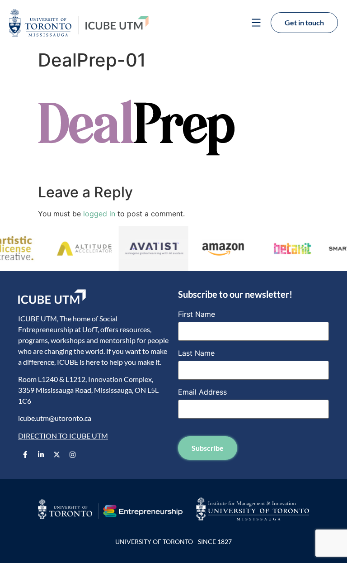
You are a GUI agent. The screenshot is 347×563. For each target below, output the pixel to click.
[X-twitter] (56, 454)
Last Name (196, 353)
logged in (99, 213)
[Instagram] (72, 454)
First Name (196, 314)
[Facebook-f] (25, 454)
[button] (256, 24)
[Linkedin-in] (40, 454)
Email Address (202, 392)
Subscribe (208, 448)
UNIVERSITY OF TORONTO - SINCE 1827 (173, 541)
